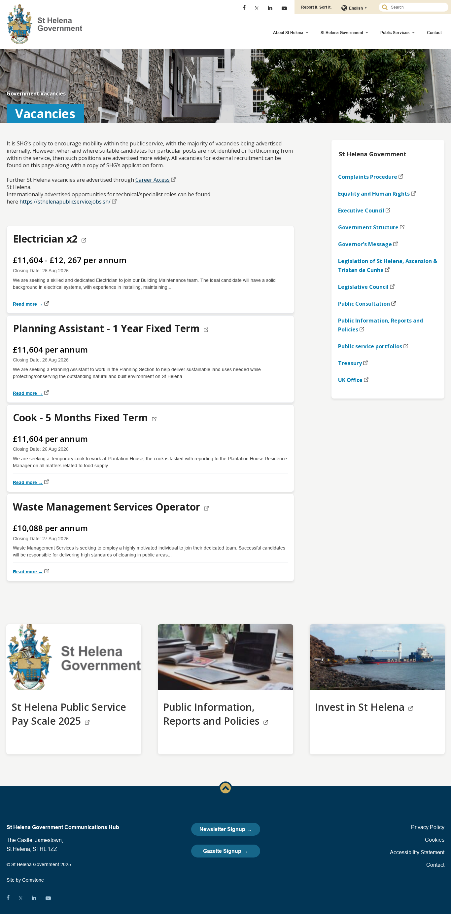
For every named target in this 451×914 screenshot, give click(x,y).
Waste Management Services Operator (108, 507)
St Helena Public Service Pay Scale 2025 (69, 714)
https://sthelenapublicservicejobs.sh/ (65, 201)
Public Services (395, 32)
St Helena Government (342, 32)
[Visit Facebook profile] (244, 8)
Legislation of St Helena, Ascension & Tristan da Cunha (387, 265)
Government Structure (368, 227)
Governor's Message (365, 244)
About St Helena (288, 32)
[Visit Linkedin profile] (270, 8)
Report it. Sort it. (316, 7)
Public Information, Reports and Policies (380, 325)
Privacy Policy (427, 827)
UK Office (350, 380)
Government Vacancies (36, 93)
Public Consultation (364, 303)
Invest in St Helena (361, 707)
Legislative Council (363, 286)
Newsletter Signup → (225, 829)
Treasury (350, 363)
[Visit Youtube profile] (284, 8)
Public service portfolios (370, 346)
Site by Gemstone (25, 880)
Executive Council (361, 210)
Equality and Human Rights (374, 193)
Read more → (28, 304)
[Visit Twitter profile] (257, 8)
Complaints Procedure (367, 176)
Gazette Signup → (225, 851)
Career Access (152, 179)
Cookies (434, 840)
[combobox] (416, 7)
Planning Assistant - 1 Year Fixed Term (107, 328)
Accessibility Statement (417, 852)
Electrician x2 (46, 239)
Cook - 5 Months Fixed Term (82, 417)
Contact (434, 32)
